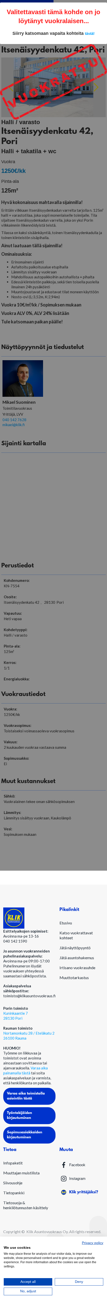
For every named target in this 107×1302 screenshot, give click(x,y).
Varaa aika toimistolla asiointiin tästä (26, 1096)
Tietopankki (13, 1192)
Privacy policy (92, 1243)
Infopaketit (13, 1162)
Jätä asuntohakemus (76, 957)
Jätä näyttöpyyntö (75, 947)
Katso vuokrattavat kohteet (76, 935)
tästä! (90, 33)
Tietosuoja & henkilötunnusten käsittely (25, 1205)
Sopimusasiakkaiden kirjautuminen (24, 1135)
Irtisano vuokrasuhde (77, 967)
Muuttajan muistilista (21, 1172)
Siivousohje (12, 1182)
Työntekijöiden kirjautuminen (19, 1115)
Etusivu (65, 922)
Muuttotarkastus (74, 977)
